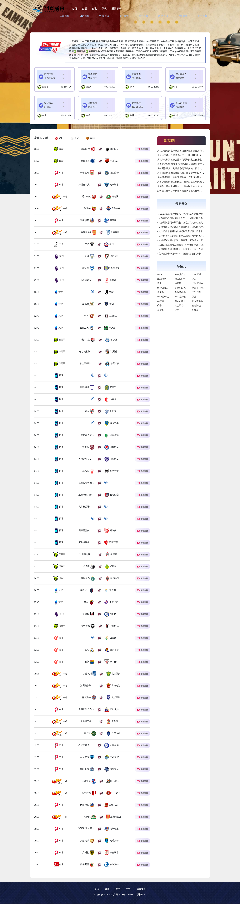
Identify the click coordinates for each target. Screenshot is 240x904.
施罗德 (178, 283)
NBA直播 (84, 16)
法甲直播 (183, 16)
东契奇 (160, 310)
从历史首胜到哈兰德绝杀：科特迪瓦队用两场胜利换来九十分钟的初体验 (192, 182)
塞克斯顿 (196, 305)
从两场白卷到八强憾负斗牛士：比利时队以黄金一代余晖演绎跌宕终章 (191, 155)
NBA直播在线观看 (201, 283)
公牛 (159, 305)
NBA (159, 274)
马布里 (160, 301)
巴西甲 (45, 87)
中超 (44, 115)
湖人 (194, 279)
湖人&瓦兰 (180, 279)
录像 (104, 8)
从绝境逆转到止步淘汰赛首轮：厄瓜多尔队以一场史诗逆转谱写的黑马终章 (194, 177)
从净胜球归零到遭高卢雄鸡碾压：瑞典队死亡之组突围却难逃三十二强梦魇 (194, 164)
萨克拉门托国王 (199, 288)
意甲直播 (203, 16)
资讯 (94, 8)
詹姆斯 (160, 292)
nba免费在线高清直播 (167, 288)
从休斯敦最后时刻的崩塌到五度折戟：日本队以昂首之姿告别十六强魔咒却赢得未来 (198, 168)
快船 (177, 310)
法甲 (60, 244)
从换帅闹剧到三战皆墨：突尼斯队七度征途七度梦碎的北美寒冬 (188, 159)
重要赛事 (117, 8)
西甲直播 (163, 16)
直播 (84, 8)
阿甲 (61, 375)
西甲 (61, 638)
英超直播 (65, 16)
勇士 (159, 283)
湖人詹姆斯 (197, 301)
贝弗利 (195, 296)
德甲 (61, 864)
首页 (74, 8)
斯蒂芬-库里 (180, 292)
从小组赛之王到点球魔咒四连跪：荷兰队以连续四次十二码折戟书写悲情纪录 (195, 173)
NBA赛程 (162, 279)
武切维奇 (179, 305)
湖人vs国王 (180, 301)
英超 (61, 256)
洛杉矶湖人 (180, 288)
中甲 (132, 87)
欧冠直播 (124, 16)
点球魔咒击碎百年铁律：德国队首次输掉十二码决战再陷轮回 (187, 190)
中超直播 (104, 16)
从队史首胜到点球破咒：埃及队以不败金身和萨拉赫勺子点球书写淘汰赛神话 (195, 151)
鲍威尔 (195, 310)
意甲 (60, 292)
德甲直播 (143, 16)
